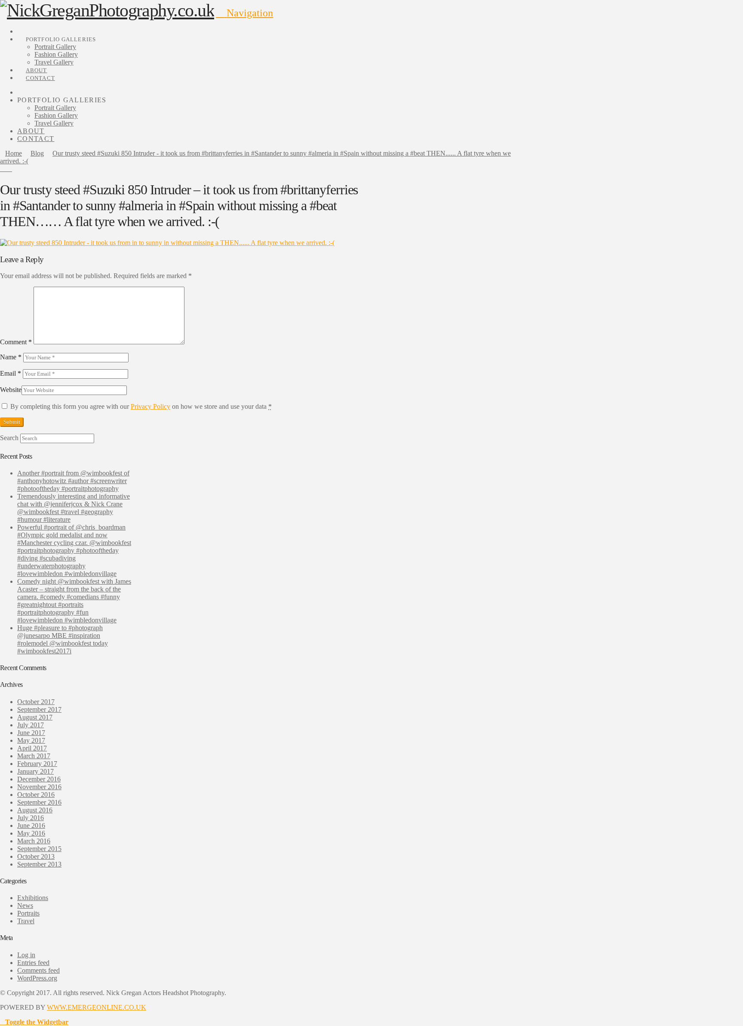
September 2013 (39, 864)
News (25, 905)
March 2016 (33, 841)
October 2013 (36, 856)
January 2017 (35, 771)
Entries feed (33, 962)
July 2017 (30, 725)
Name (10, 357)
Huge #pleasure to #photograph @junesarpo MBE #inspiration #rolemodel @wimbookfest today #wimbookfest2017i (62, 639)
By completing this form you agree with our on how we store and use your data (141, 406)
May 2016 (31, 833)
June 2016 (31, 825)
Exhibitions (32, 897)
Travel (25, 921)
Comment (16, 342)
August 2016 (34, 810)
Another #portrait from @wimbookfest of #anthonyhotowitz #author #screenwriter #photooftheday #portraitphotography (73, 480)
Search (9, 437)
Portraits (28, 913)
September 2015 (39, 848)
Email (10, 373)
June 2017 (31, 732)
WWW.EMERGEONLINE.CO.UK (96, 1007)
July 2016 (30, 817)
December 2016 (39, 779)
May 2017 (31, 740)
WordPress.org (37, 978)
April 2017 (32, 748)
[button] (244, 12)
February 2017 (37, 763)
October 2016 (36, 794)
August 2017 (34, 717)
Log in (26, 955)
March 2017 (33, 756)
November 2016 (39, 786)
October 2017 (36, 701)
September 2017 (39, 709)
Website (10, 389)
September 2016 (39, 802)
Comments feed (38, 970)
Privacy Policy (150, 406)
